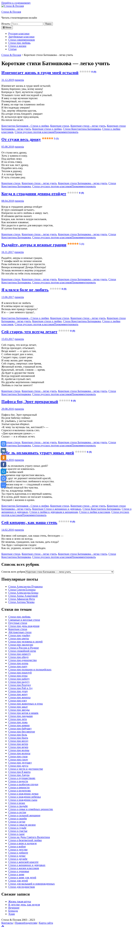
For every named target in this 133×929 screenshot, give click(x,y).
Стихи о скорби (17, 818)
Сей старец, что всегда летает (38, 331)
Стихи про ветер (18, 744)
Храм (11, 913)
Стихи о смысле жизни (22, 824)
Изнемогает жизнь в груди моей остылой (48, 72)
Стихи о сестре (17, 812)
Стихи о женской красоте (23, 862)
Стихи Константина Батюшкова (82, 128)
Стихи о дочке (16, 855)
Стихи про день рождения (23, 626)
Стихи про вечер (18, 747)
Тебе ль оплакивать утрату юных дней (46, 453)
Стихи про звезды (19, 709)
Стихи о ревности (19, 787)
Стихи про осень (18, 663)
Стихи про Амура (18, 775)
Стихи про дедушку (20, 762)
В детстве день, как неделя (24, 904)
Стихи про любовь (19, 42)
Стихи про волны (18, 750)
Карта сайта (46, 922)
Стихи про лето (17, 719)
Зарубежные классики (21, 36)
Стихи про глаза (18, 756)
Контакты (7, 922)
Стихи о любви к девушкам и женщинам (53, 512)
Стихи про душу (18, 691)
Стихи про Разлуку (19, 685)
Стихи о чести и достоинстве (25, 768)
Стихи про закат (18, 706)
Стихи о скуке (16, 821)
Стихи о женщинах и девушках (26, 865)
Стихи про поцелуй (20, 672)
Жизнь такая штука (19, 901)
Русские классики (18, 33)
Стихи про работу (19, 678)
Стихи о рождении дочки (23, 793)
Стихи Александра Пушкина (25, 586)
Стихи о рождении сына (22, 799)
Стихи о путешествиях (21, 778)
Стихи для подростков (21, 886)
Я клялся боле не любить (33, 290)
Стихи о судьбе (17, 827)
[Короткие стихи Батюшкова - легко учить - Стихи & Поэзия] (3, 478)
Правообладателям (26, 922)
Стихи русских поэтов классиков (34, 132)
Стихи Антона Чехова (21, 602)
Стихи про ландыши (20, 716)
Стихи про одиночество (22, 660)
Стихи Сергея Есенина (22, 589)
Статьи (12, 49)
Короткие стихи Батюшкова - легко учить (82, 183)
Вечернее (13, 907)
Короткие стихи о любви (47, 128)
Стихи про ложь (18, 722)
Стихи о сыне (16, 834)
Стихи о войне (17, 846)
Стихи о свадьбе (18, 806)
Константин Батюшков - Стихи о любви (25, 125)
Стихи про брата (18, 737)
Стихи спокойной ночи (22, 650)
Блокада (13, 910)
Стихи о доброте (18, 852)
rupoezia (19, 79)
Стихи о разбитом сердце (23, 784)
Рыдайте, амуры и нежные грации (42, 245)
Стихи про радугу (19, 681)
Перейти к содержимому (16, 2)
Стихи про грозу (18, 759)
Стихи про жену (18, 694)
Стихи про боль (17, 734)
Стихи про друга (18, 765)
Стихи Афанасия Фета (21, 598)
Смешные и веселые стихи (24, 619)
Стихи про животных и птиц (25, 703)
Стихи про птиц (18, 675)
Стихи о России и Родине (23, 647)
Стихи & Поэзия (11, 11)
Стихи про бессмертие (21, 731)
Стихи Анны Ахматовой (23, 595)
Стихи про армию (19, 725)
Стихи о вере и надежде (22, 843)
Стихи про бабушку (20, 728)
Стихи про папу (17, 666)
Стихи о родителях (19, 790)
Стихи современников (21, 39)
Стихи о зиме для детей (22, 877)
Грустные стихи (17, 622)
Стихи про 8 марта (19, 771)
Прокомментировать (66, 132)
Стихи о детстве (18, 849)
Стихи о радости (18, 781)
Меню (8, 27)
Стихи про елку (17, 700)
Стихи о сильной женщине (24, 815)
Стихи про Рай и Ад (20, 688)
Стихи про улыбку (19, 635)
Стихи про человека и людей (25, 641)
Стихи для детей (18, 880)
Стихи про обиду (18, 657)
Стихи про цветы (18, 638)
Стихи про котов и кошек (23, 712)
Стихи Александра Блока (23, 592)
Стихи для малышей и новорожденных (31, 883)
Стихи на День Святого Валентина (29, 837)
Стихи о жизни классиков (23, 868)
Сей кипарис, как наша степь (38, 522)
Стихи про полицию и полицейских (29, 669)
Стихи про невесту (19, 654)
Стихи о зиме (16, 874)
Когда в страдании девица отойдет (42, 193)
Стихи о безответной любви (25, 840)
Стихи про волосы (19, 753)
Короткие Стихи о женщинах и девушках (56, 508)
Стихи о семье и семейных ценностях (30, 809)
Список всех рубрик (13, 571)
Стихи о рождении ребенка (24, 796)
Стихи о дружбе (17, 858)
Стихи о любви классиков (94, 512)
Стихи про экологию (20, 644)
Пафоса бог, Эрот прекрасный (38, 401)
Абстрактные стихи (20, 632)
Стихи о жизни (17, 46)
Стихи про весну (18, 740)
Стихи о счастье (17, 830)
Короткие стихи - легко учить (87, 125)
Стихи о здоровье (18, 871)
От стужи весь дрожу (30, 139)
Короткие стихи (59, 125)
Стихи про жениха (19, 697)
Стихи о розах (16, 803)
